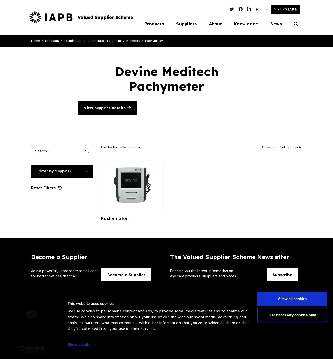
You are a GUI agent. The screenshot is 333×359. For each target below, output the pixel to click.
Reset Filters (43, 187)
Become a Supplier (126, 274)
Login (263, 9)
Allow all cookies (292, 299)
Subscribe (282, 274)
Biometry (133, 41)
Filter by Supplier (54, 171)
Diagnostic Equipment (104, 41)
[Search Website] (296, 24)
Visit (277, 9)
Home (35, 41)
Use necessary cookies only (292, 315)
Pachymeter (154, 41)
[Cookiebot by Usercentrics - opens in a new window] (31, 349)
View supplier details (105, 108)
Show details (79, 344)
